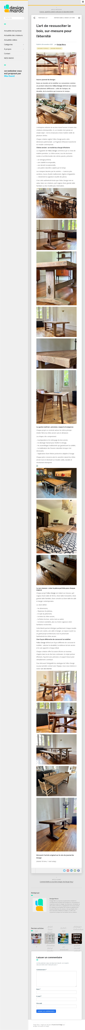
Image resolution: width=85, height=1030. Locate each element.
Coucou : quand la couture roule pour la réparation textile (56, 12)
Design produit (56, 48)
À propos (7, 49)
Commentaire (41, 970)
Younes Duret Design (57, 1024)
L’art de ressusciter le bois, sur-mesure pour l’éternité (54, 31)
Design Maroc (61, 44)
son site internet (46, 669)
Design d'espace (43, 48)
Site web (39, 1003)
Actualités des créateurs (13, 35)
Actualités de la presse (12, 31)
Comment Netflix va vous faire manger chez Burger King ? (56, 882)
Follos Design (57, 86)
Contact (7, 53)
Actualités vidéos (10, 40)
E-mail (39, 996)
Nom (38, 989)
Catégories (8, 44)
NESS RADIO (9, 58)
